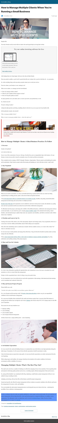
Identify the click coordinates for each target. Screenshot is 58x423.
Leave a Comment (29, 410)
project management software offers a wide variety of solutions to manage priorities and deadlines (26, 236)
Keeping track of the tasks (7, 203)
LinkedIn (18, 400)
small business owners (31, 406)
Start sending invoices (7, 71)
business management (9, 406)
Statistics (28, 300)
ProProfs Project (36, 398)
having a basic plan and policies (29, 293)
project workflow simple (31, 210)
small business (21, 406)
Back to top (54, 416)
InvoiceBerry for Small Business (14, 403)
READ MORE (6, 135)
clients (16, 406)
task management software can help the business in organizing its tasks (20, 198)
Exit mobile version (29, 421)
